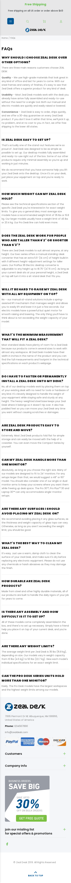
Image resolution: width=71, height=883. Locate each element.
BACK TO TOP (35, 875)
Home (5, 38)
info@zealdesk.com (16, 732)
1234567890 (21, 726)
